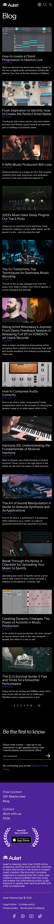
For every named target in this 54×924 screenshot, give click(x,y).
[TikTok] (40, 916)
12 (39, 705)
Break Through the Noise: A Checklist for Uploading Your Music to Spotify (23, 564)
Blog (6, 801)
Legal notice (10, 904)
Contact (8, 809)
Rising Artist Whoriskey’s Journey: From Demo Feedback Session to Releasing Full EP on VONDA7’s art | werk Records (27, 332)
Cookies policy (27, 904)
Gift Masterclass (14, 796)
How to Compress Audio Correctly (20, 393)
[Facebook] (14, 916)
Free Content (12, 792)
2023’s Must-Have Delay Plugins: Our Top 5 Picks (26, 216)
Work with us (12, 813)
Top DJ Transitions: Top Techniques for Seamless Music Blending (25, 272)
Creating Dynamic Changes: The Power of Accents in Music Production (26, 622)
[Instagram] (23, 916)
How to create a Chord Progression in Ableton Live (22, 58)
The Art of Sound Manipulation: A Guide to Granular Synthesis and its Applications (26, 506)
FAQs (6, 818)
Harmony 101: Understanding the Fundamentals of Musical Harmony (26, 449)
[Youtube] (31, 916)
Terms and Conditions (32, 908)
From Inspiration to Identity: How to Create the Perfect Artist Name (26, 112)
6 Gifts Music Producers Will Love (27, 164)
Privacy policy (10, 908)
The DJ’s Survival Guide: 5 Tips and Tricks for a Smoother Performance (24, 680)
